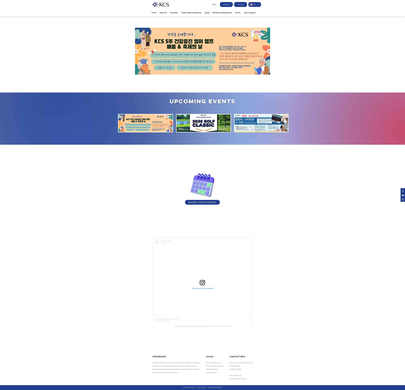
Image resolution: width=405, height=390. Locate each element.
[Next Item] (269, 51)
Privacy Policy (201, 387)
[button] (174, 13)
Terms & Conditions (189, 387)
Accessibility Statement (215, 387)
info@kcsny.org (216, 363)
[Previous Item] (136, 51)
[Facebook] (403, 191)
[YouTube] (403, 195)
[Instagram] (403, 199)
